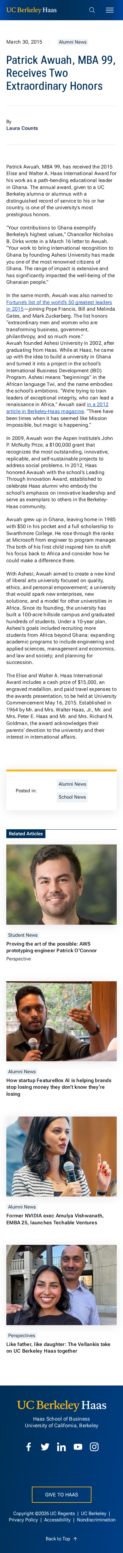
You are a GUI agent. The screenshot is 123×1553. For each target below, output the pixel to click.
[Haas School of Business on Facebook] (29, 1447)
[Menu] (110, 10)
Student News (23, 935)
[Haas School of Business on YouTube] (78, 1447)
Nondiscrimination (96, 1520)
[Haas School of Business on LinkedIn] (61, 1447)
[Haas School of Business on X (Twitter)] (45, 1447)
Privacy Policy (24, 1520)
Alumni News (72, 42)
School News (72, 797)
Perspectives (21, 1335)
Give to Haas (61, 1495)
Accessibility (58, 1520)
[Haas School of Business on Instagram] (94, 1447)
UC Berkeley (94, 1513)
